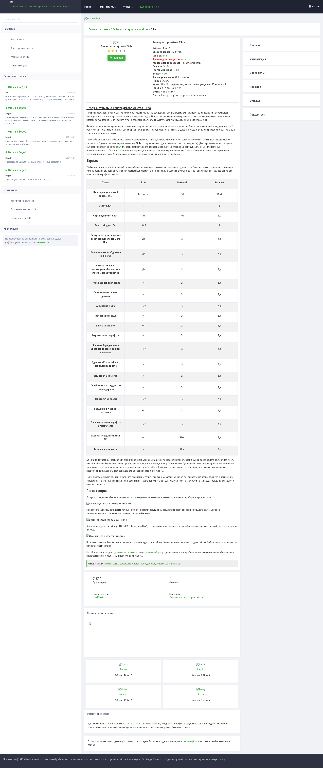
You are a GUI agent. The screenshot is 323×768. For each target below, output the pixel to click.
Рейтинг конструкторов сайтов (186, 597)
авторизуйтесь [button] (191, 741)
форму (222, 759)
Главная (88, 6)
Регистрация (116, 57)
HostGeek (98, 597)
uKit (119, 146)
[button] (314, 6)
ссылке (132, 497)
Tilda (164, 55)
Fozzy (201, 694)
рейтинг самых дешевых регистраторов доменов (129, 563)
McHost (123, 694)
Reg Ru (200, 669)
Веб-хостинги (18, 39)
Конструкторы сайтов (22, 48)
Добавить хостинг (149, 6)
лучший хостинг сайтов (168, 563)
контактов (43, 242)
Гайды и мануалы (19, 65)
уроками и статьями (124, 552)
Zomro (123, 669)
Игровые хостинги (20, 56)
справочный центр (154, 552)
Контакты (128, 6)
